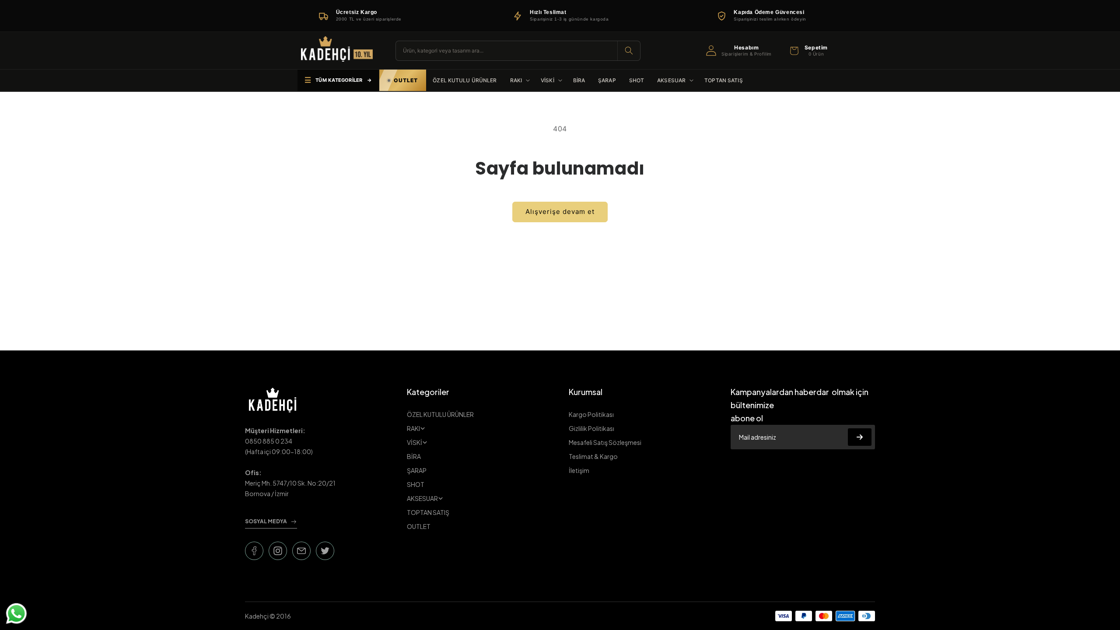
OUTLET (418, 526)
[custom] (254, 551)
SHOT (415, 484)
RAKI (413, 428)
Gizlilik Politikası (591, 428)
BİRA (414, 456)
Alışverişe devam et (560, 211)
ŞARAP (417, 470)
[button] (808, 50)
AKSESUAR (422, 498)
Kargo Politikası (591, 414)
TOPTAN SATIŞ (428, 512)
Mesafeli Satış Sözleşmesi (605, 442)
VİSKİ (414, 442)
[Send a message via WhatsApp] (16, 614)
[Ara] (628, 50)
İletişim (579, 470)
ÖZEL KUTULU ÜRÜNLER (440, 414)
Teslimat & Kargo (593, 456)
